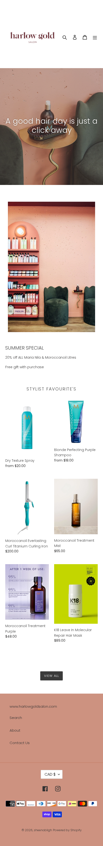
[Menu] (95, 37)
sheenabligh (43, 830)
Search (16, 717)
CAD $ (50, 774)
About (15, 730)
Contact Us (20, 742)
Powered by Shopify (67, 830)
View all (51, 675)
